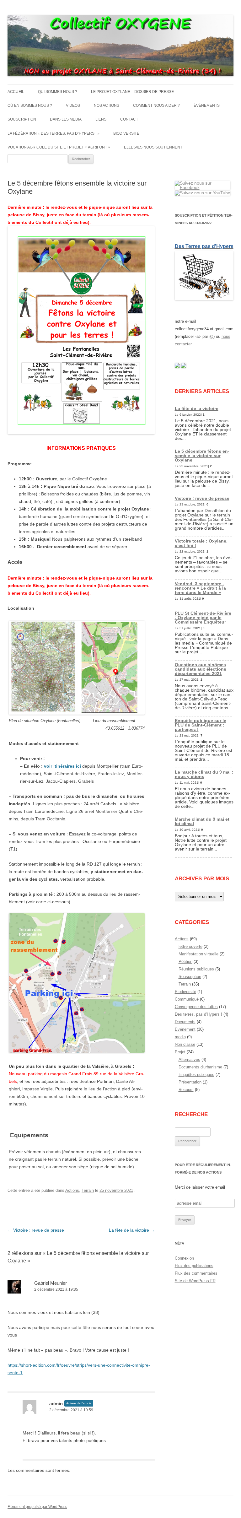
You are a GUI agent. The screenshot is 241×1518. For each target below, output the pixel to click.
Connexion (184, 1258)
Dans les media (66, 119)
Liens (100, 119)
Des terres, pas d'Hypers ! (198, 1014)
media (180, 1037)
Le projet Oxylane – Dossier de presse (132, 91)
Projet (180, 1052)
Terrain (88, 1190)
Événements (207, 105)
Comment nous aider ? (156, 105)
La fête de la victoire (132, 1230)
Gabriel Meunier (50, 1283)
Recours (186, 1089)
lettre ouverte (190, 946)
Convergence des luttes (196, 1006)
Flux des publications (194, 1265)
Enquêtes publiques (196, 1074)
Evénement (185, 1029)
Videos (73, 105)
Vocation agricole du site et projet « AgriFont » (59, 147)
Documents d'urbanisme (200, 1067)
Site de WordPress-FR (195, 1280)
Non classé (185, 1044)
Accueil (16, 91)
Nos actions (106, 105)
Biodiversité (126, 133)
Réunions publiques (196, 969)
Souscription (22, 119)
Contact (129, 119)
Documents (185, 1021)
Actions (72, 1190)
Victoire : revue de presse (36, 1230)
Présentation (190, 1082)
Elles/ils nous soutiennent (153, 147)
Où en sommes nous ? (30, 105)
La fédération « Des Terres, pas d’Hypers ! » (53, 133)
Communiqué (187, 999)
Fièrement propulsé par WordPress (37, 1506)
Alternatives (189, 1059)
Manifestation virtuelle (198, 954)
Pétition (185, 961)
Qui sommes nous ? (57, 91)
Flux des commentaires (196, 1273)
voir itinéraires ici (63, 766)
